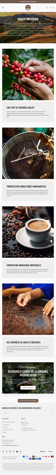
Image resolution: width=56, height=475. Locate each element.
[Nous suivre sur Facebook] (3, 451)
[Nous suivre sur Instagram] (10, 451)
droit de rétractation (7, 429)
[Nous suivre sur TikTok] (20, 451)
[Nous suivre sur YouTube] (17, 451)
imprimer (4, 432)
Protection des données (8, 422)
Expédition (5, 427)
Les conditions (6, 424)
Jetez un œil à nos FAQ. (8, 440)
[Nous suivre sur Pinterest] (13, 451)
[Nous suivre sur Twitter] (7, 451)
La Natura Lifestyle (11, 458)
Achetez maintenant (28, 387)
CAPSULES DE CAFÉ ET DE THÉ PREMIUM (28, 1)
